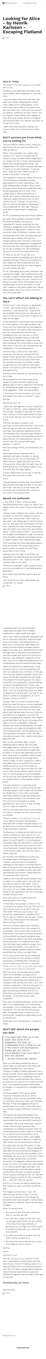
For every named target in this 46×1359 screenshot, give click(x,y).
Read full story (9, 1335)
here (11, 87)
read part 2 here (29, 85)
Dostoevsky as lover (16, 1282)
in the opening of (25, 818)
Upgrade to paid (10, 1255)
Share (5, 479)
